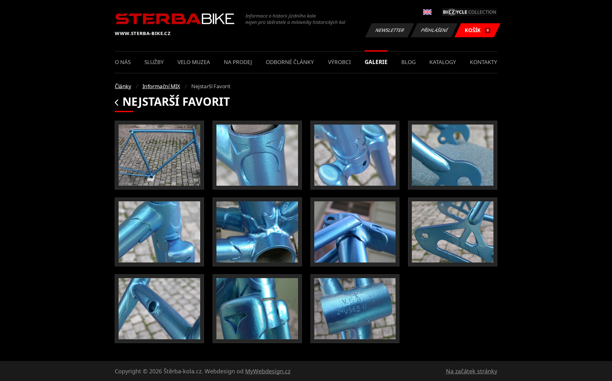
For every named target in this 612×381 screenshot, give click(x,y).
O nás (123, 62)
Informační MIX (161, 86)
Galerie (376, 62)
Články (123, 86)
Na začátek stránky (471, 371)
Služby (154, 62)
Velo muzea (194, 62)
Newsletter (389, 30)
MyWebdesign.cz (267, 371)
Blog (408, 62)
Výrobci (339, 62)
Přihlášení (434, 30)
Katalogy (442, 62)
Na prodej (238, 62)
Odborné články (290, 62)
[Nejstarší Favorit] (159, 155)
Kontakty (483, 62)
